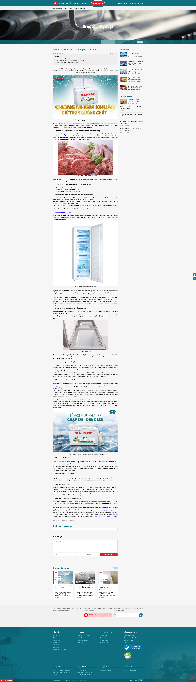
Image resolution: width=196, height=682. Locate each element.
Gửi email (65, 520)
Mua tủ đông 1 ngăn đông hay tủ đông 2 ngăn (68, 62)
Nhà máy (120, 3)
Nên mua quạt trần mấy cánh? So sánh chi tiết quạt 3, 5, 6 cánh (107, 587)
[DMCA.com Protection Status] (127, 659)
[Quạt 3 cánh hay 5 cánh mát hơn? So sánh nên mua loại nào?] (85, 577)
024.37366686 (88, 672)
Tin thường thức (82, 42)
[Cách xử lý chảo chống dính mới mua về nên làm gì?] (123, 101)
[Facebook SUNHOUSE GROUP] (194, 276)
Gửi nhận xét (108, 554)
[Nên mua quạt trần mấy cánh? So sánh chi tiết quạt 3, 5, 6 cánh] (108, 577)
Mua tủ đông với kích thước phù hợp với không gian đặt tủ (71, 60)
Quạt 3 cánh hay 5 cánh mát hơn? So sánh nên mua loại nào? (84, 587)
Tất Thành (84, 680)
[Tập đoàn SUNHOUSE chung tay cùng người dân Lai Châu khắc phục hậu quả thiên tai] (123, 79)
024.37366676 (80, 672)
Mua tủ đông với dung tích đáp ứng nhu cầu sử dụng (68, 58)
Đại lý (126, 3)
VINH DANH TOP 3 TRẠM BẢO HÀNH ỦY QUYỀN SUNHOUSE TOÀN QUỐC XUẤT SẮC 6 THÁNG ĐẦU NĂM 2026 (135, 87)
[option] (59, 42)
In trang (72, 520)
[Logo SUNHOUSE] (98, 7)
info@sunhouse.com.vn (106, 670)
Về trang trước (57, 520)
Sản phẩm (69, 3)
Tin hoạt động (95, 42)
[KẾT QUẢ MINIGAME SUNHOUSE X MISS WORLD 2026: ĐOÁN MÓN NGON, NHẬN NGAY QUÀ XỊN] (123, 54)
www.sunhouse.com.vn (130, 670)
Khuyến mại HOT (59, 42)
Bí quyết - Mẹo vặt (63, 8)
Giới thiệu (61, 3)
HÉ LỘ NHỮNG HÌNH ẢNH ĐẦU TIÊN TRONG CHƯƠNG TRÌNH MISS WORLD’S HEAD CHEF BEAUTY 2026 (135, 71)
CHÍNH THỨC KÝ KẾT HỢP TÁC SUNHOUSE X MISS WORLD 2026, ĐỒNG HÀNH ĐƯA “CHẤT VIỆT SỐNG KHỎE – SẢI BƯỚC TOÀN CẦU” (135, 63)
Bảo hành (83, 3)
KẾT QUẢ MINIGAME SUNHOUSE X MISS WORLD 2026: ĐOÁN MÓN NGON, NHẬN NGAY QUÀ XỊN (135, 55)
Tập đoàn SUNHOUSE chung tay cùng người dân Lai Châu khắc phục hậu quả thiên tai (135, 79)
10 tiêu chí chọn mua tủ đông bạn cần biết (78, 8)
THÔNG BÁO (70, 42)
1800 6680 (87, 674)
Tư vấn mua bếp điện (122, 42)
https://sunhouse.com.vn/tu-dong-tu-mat (106, 516)
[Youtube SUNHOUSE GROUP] (194, 279)
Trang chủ (55, 3)
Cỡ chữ (111, 53)
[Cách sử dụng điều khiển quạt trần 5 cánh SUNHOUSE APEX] (63, 577)
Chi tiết (57, 597)
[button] (138, 42)
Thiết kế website (76, 680)
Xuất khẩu (76, 3)
